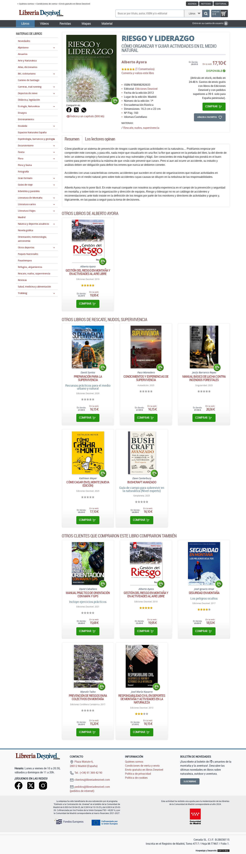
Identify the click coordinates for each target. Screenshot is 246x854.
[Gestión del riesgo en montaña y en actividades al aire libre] (88, 241)
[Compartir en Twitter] (76, 109)
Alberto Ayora (134, 61)
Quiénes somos (26, 3)
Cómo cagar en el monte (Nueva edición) (87, 483)
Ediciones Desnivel (146, 89)
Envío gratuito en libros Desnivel (74, 3)
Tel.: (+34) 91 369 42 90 (88, 772)
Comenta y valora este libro (137, 73)
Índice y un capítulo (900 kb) (87, 116)
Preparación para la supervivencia (88, 378)
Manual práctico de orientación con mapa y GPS (88, 594)
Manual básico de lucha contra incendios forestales (204, 378)
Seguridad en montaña (204, 593)
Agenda (192, 3)
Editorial (221, 3)
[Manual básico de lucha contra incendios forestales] (204, 346)
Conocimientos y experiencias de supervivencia (146, 378)
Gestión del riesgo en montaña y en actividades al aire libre (88, 272)
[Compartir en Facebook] (69, 109)
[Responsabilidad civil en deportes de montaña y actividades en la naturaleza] (142, 666)
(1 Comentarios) (144, 69)
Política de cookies (136, 777)
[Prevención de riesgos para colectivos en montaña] (88, 666)
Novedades (24, 41)
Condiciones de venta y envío (142, 765)
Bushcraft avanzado (141, 482)
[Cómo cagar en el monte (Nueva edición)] (88, 452)
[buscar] (205, 13)
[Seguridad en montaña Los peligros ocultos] (204, 563)
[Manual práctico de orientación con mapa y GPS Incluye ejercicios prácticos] (88, 563)
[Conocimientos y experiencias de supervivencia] (145, 346)
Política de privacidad (138, 773)
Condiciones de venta (46, 3)
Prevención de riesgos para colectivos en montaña (88, 697)
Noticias (206, 3)
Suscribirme (190, 781)
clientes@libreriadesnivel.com (92, 780)
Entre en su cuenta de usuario (208, 23)
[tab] (72, 139)
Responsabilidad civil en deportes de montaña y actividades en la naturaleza (141, 699)
